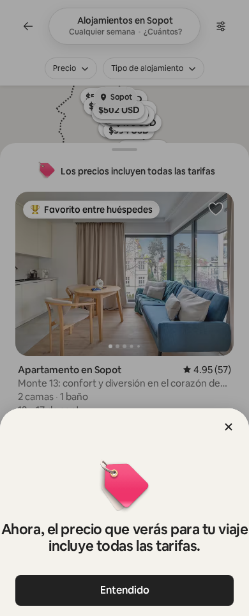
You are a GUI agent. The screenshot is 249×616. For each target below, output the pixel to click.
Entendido (124, 590)
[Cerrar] (228, 427)
